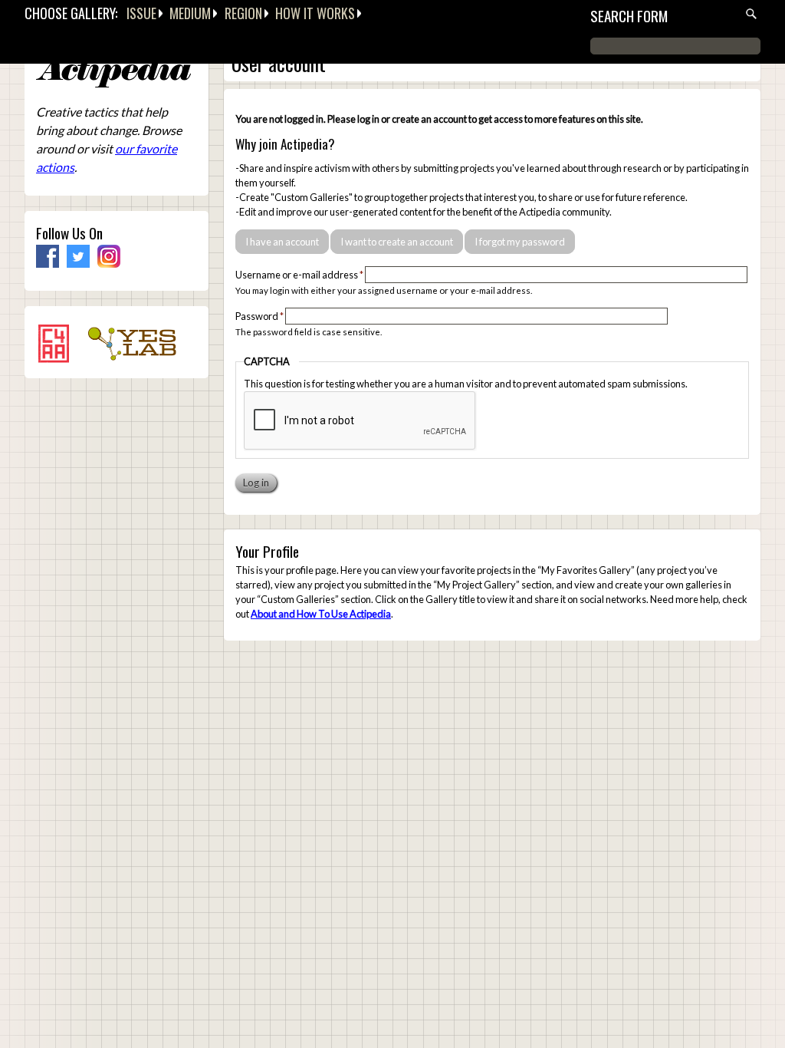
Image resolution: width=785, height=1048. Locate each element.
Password (259, 316)
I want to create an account (396, 242)
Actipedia (113, 72)
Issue (141, 13)
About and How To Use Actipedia (321, 614)
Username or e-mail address (299, 275)
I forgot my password (520, 242)
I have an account (282, 242)
